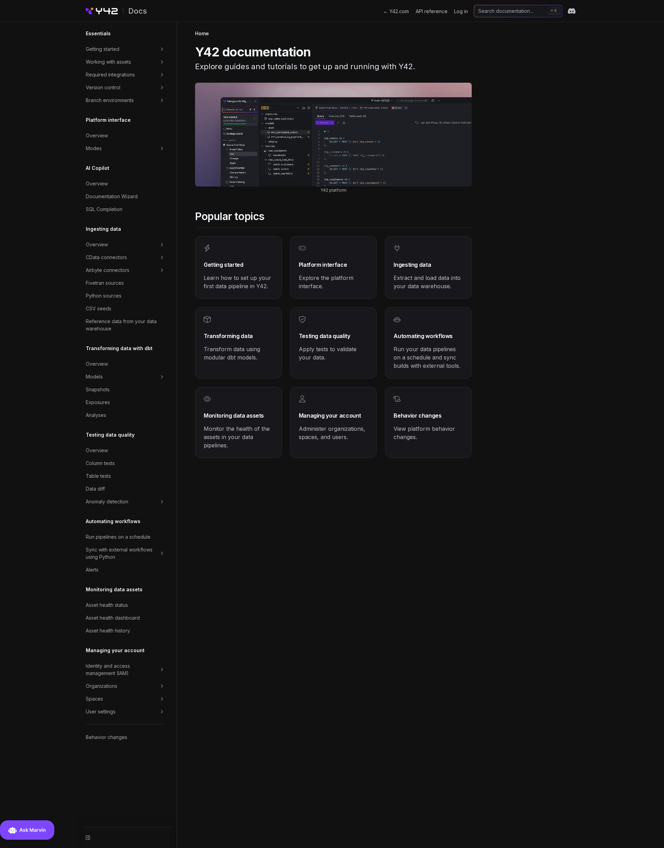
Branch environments (110, 100)
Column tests (100, 463)
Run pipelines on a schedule (118, 537)
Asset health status (107, 605)
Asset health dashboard (113, 618)
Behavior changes (106, 737)
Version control (103, 87)
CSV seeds (98, 308)
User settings (101, 711)
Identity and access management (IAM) (108, 669)
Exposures (98, 402)
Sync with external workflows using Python (119, 553)
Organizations (101, 686)
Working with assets (108, 62)
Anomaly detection (107, 501)
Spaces (94, 699)
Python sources (103, 296)
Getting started (102, 49)
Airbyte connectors (107, 270)
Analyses (96, 415)
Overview (97, 135)
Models (94, 377)
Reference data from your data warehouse (121, 324)
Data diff (95, 489)
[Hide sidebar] (88, 837)
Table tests (98, 476)
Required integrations (110, 74)
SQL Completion (104, 209)
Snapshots (98, 389)
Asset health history (108, 630)
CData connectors (106, 257)
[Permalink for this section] (270, 216)
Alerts (92, 570)
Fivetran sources (105, 283)
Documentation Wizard (112, 196)
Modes (94, 148)
